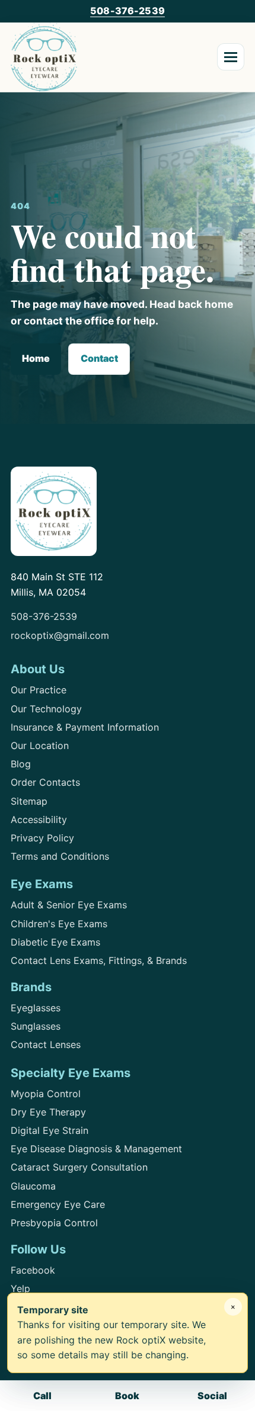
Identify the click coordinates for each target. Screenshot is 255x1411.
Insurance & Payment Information (85, 727)
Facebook (33, 1270)
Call (42, 1396)
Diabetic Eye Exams (55, 942)
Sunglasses (35, 1026)
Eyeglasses (35, 1008)
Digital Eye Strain (49, 1130)
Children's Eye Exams (59, 924)
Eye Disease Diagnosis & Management (96, 1149)
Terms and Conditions (60, 856)
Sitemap (29, 801)
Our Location (40, 745)
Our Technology (46, 709)
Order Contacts (45, 782)
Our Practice (38, 690)
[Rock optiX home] (44, 57)
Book (127, 1396)
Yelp (20, 1288)
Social (212, 1396)
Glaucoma (33, 1186)
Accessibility (39, 819)
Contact (99, 358)
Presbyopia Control (54, 1223)
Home (36, 358)
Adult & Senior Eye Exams (69, 905)
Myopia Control (46, 1094)
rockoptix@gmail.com (60, 635)
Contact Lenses (46, 1044)
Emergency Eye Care (58, 1204)
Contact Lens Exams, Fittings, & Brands (99, 960)
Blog (21, 764)
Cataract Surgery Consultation (79, 1167)
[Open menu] (230, 56)
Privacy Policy (42, 838)
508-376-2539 (127, 11)
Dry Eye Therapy (48, 1112)
